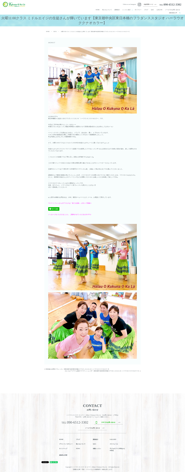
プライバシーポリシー (66, 444)
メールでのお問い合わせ (172, 9)
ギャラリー (138, 9)
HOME (98, 9)
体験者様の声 (173, 13)
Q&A (152, 9)
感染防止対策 (63, 455)
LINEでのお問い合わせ (108, 422)
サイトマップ (63, 448)
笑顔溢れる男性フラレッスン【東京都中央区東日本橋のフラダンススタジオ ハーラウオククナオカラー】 (78, 369)
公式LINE (159, 9)
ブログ (146, 9)
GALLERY (113, 439)
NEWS (78, 448)
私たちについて (107, 9)
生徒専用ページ (148, 4)
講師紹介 (117, 9)
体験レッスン (97, 448)
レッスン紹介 (127, 9)
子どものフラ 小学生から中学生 (117, 449)
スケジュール (114, 444)
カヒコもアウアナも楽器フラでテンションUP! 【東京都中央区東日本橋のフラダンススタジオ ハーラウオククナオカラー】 (102, 371)
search (179, 12)
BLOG (55, 31)
